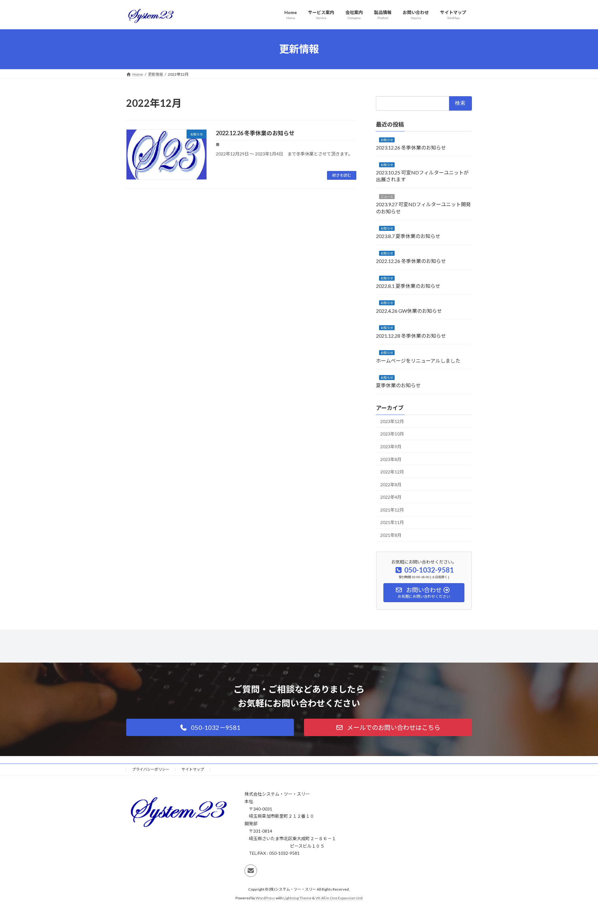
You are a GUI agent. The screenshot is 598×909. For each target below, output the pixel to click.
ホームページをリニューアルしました (418, 360)
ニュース (387, 196)
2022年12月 (392, 471)
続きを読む (341, 175)
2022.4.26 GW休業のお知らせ (409, 310)
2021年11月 (392, 522)
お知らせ (387, 139)
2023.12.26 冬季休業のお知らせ (411, 147)
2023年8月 (390, 459)
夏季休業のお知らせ (398, 385)
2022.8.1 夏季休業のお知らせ (408, 286)
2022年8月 (390, 484)
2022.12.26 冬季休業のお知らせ (255, 133)
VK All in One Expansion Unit (339, 898)
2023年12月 (392, 421)
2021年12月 (392, 509)
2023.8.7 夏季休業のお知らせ (408, 236)
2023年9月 (390, 446)
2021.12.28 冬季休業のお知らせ (411, 335)
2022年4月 (390, 497)
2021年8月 (390, 535)
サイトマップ (193, 769)
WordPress (265, 898)
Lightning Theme (297, 898)
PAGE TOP (579, 876)
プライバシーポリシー (150, 769)
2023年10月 (392, 433)
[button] (210, 727)
